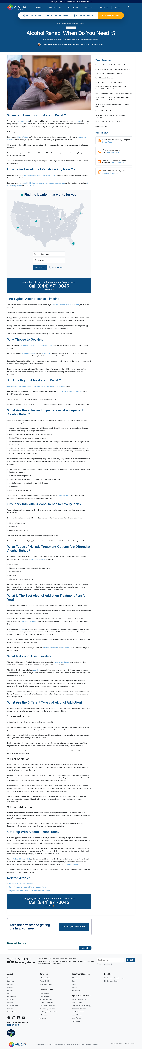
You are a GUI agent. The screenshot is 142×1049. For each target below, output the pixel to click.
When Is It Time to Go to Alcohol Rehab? (110, 65)
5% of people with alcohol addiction (69, 391)
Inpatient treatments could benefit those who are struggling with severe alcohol (36, 386)
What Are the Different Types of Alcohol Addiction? (110, 116)
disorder (36, 670)
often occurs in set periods (61, 305)
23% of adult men (28, 353)
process (22, 629)
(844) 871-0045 (112, 152)
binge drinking (47, 353)
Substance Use (55, 7)
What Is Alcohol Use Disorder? (106, 111)
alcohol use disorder (62, 662)
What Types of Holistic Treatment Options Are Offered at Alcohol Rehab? (112, 99)
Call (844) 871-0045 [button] (49, 285)
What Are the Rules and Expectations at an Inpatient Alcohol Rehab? (110, 88)
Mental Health (73, 7)
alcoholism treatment (72, 864)
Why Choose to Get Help (104, 78)
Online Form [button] (107, 142)
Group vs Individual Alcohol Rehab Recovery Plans (113, 93)
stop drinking (23, 121)
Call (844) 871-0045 (84, 1)
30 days (76, 305)
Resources (89, 7)
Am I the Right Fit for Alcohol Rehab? (108, 82)
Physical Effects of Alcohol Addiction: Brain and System (29, 891)
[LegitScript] (11, 1033)
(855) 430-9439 (30, 186)
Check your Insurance (73, 926)
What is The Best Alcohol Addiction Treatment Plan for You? (112, 105)
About (117, 7)
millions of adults (22, 137)
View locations (40, 267)
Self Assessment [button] (117, 163)
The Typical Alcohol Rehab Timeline (108, 74)
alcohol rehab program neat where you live (40, 175)
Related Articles (101, 126)
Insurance (104, 7)
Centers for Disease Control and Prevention (36, 345)
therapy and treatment (29, 621)
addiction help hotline (50, 648)
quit (79, 121)
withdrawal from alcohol (21, 859)
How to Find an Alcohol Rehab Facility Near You (112, 69)
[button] (113, 61)
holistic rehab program (36, 559)
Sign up (130, 960)
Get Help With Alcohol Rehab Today (108, 122)
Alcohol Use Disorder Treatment (21, 883)
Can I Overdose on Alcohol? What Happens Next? (27, 887)
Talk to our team (57, 267)
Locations (38, 7)
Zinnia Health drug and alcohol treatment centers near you (43, 183)
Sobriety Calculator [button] (110, 173)
